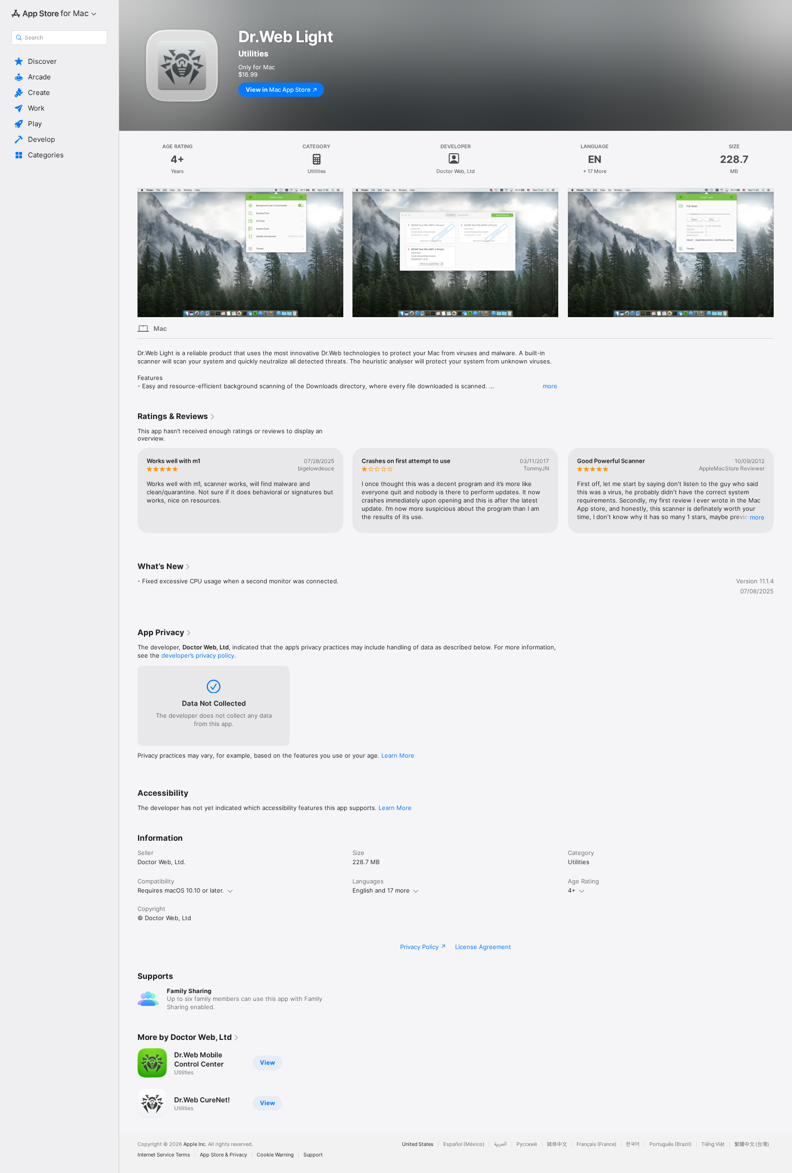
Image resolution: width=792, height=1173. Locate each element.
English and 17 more (381, 890)
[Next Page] (782, 490)
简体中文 (557, 1144)
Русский (527, 1144)
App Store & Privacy (223, 1154)
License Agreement (483, 946)
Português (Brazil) (670, 1144)
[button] (59, 61)
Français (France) (596, 1144)
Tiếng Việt (713, 1144)
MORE (757, 516)
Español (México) (463, 1144)
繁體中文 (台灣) (751, 1144)
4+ (572, 890)
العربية (500, 1144)
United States (418, 1144)
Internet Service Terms (164, 1154)
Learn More (397, 755)
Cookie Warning (275, 1154)
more (550, 386)
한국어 (633, 1144)
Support (313, 1154)
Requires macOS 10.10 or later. (181, 890)
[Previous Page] (128, 490)
